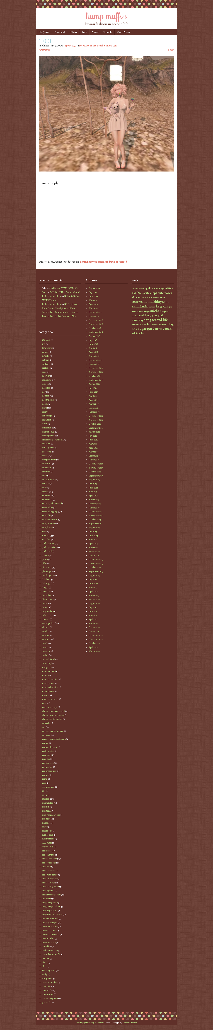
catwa (138, 292)
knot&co (46, 631)
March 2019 (94, 308)
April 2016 (93, 447)
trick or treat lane (50, 950)
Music (95, 32)
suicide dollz (47, 834)
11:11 (44, 344)
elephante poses (161, 293)
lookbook (46, 651)
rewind (45, 775)
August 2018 (94, 336)
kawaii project (48, 623)
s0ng (147, 319)
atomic (157, 288)
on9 (44, 727)
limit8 (44, 643)
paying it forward (49, 747)
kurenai (45, 635)
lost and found (48, 659)
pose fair (46, 758)
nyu (150, 316)
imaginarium (48, 611)
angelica (148, 288)
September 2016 (96, 427)
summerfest (47, 838)
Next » (171, 49)
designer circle (49, 459)
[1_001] (106, 170)
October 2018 (95, 328)
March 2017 (94, 403)
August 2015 (94, 479)
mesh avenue (48, 683)
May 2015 (93, 491)
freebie (149, 302)
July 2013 (93, 579)
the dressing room (50, 886)
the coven (46, 866)
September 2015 (96, 475)
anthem (45, 359)
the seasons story (50, 926)
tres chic (46, 946)
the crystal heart (49, 874)
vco (160, 329)
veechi (167, 328)
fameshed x (47, 499)
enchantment (48, 479)
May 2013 (93, 587)
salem (44, 794)
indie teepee (47, 615)
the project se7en (50, 922)
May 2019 (93, 300)
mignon (165, 311)
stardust (147, 324)
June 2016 (93, 439)
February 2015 (95, 503)
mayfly (135, 311)
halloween (136, 307)
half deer (165, 302)
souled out (46, 830)
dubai (44, 475)
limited (45, 647)
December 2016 (96, 415)
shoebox (45, 806)
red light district (49, 770)
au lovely (46, 375)
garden (45, 555)
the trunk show (49, 942)
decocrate (46, 451)
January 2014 (95, 555)
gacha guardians (49, 547)
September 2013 (96, 571)
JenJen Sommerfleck (51, 296)
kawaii (161, 306)
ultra (44, 966)
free (44, 531)
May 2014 (93, 539)
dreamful (46, 471)
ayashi (164, 288)
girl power (46, 567)
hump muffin (106, 15)
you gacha (46, 1002)
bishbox (45, 383)
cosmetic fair (48, 431)
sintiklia (135, 324)
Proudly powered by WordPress (90, 1022)
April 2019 (93, 304)
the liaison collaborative (52, 914)
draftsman (46, 467)
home (44, 603)
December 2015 (96, 463)
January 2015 (94, 507)
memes (45, 675)
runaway (137, 320)
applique (46, 367)
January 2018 (95, 364)
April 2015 (93, 495)
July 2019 (93, 292)
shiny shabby (47, 802)
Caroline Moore (130, 1022)
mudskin (143, 315)
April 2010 (93, 647)
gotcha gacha (48, 575)
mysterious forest (50, 699)
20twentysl (47, 347)
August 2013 (94, 575)
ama (141, 288)
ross (44, 782)
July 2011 (93, 607)
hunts (44, 607)
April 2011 (93, 619)
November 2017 (96, 371)
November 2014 (96, 515)
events (45, 491)
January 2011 (94, 631)
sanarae (45, 798)
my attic (45, 695)
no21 (44, 703)
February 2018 (95, 360)
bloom (45, 403)
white (135, 333)
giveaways (46, 571)
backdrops (46, 379)
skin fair (45, 822)
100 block (46, 339)
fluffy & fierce (48, 523)
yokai (141, 333)
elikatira (136, 297)
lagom (169, 306)
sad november (48, 787)
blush (44, 407)
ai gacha (45, 355)
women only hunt (50, 998)
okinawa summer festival (53, 715)
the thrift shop (48, 938)
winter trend (47, 994)
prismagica (47, 767)
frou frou (46, 539)
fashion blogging (49, 511)
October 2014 (95, 519)
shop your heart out (51, 814)
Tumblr (108, 32)
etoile (44, 487)
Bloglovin (44, 32)
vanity (44, 974)
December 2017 (96, 368)
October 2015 (95, 471)
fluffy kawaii (47, 527)
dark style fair (48, 447)
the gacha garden (50, 902)
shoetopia (46, 810)
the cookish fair (49, 862)
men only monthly (50, 679)
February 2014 (95, 551)
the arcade (46, 850)
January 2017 (94, 411)
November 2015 (96, 467)
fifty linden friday (49, 519)
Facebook (59, 32)
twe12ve (45, 958)
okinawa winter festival (52, 719)
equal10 (45, 483)
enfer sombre (159, 297)
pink (160, 315)
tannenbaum (47, 846)
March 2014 (94, 547)
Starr (44, 292)
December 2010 (96, 635)
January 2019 (95, 316)
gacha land (47, 551)
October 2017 (95, 376)
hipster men (47, 599)
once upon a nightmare (52, 731)
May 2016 (93, 443)
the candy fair (48, 854)
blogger (45, 395)
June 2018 (93, 344)
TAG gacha (47, 842)
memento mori (49, 671)
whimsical (46, 990)
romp (44, 778)
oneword (46, 735)
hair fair (45, 579)
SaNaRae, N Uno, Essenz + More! (65, 292)
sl (140, 324)
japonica (45, 619)
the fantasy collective (51, 894)
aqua (44, 371)
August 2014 (94, 527)
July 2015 (93, 483)
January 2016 (94, 459)
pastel (154, 315)
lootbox (45, 655)
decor (44, 455)
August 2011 (94, 603)
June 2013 (93, 583)
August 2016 (94, 431)
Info (84, 32)
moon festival (48, 691)
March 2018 (94, 356)
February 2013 (95, 599)
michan (156, 311)
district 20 (46, 463)
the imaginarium (49, 910)
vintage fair (47, 978)
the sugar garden (145, 328)
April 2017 (93, 400)
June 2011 (93, 611)
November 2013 (96, 563)
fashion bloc (47, 507)
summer (155, 325)
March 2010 (94, 651)
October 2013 (95, 567)
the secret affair (49, 930)
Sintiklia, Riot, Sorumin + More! (63, 316)
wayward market (49, 982)
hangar (45, 587)
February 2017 (95, 407)
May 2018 (93, 348)
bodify (44, 411)
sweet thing (166, 324)
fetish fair (46, 515)
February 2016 (95, 455)
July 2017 (93, 388)
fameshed (46, 495)
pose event (47, 755)
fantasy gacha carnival (52, 503)
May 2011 (93, 615)
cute (147, 293)
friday (157, 301)
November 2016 (96, 419)
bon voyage (47, 415)
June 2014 (93, 535)
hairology (46, 583)
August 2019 (94, 288)
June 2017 (93, 391)
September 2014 (96, 523)
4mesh (45, 352)
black (170, 288)
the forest (46, 898)
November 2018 (96, 324)
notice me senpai (49, 707)
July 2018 (93, 340)
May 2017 (93, 395)
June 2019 (93, 296)
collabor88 (46, 427)
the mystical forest (50, 918)
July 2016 (93, 435)
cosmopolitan (48, 435)
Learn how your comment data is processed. (104, 262)
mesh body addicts (50, 687)
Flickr (73, 32)
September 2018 (96, 332)
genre (45, 559)
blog (44, 391)
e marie (148, 297)
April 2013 (93, 591)
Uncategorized (49, 970)
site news (46, 818)
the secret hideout (50, 934)
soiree (45, 826)
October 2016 (95, 423)
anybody (45, 364)
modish (135, 316)
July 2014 (93, 531)
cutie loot (46, 443)
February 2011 (95, 627)
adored (135, 288)
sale (44, 790)
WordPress (123, 32)
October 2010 (95, 643)
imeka (144, 307)
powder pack (48, 763)
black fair (46, 387)
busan (44, 423)
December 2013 (96, 559)
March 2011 (94, 623)
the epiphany (47, 890)
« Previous (44, 49)
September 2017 (96, 380)
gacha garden (48, 543)
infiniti (152, 306)
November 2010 (96, 639)
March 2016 (94, 451)
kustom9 (46, 639)
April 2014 (93, 543)
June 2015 (93, 487)
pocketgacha (47, 751)
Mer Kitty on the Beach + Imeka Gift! (98, 45)
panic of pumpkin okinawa (54, 738)
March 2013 (94, 595)
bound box (46, 419)
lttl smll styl (47, 663)
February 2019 (95, 312)
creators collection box (52, 439)
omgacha (46, 723)
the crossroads (48, 870)
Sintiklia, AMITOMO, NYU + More (64, 288)
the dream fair (48, 882)
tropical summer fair (51, 954)
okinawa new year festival (53, 711)
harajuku (46, 591)
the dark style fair (50, 878)
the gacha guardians (51, 906)
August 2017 (94, 383)
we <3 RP (46, 986)
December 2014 (96, 511)
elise (142, 297)
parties (45, 743)
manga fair (47, 667)
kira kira (45, 627)
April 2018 (93, 352)
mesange (144, 311)
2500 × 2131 (70, 45)
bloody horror (48, 399)
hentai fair (46, 595)
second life (160, 319)
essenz (137, 301)
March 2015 (94, 499)
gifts (44, 563)
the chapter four (49, 858)
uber (44, 962)
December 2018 (96, 320)
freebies (45, 535)
